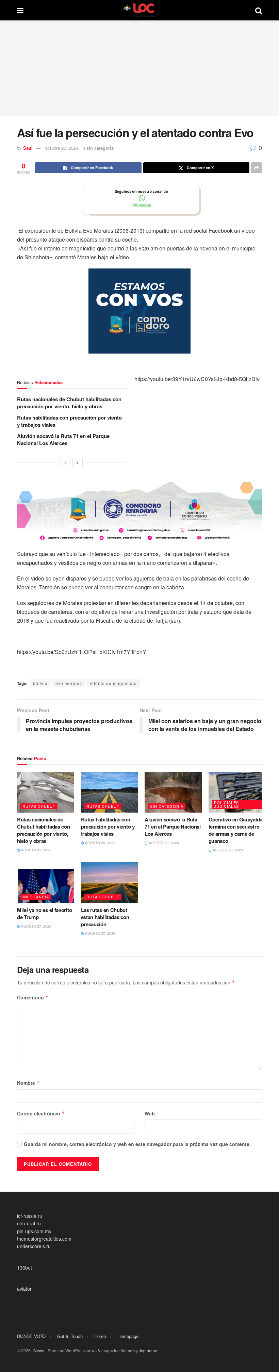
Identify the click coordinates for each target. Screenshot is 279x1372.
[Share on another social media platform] (256, 167)
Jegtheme (148, 1350)
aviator (24, 1288)
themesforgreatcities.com (44, 1238)
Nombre (28, 1082)
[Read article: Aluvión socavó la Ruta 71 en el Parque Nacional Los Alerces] (173, 792)
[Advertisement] (139, 68)
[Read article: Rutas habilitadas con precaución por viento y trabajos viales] (109, 792)
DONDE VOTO (31, 1336)
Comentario (33, 997)
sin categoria (100, 148)
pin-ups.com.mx (34, 1231)
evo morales (68, 683)
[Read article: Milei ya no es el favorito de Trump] (45, 882)
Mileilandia (35, 896)
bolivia (40, 683)
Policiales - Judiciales (228, 804)
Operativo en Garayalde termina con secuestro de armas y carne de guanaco (235, 830)
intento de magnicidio (113, 683)
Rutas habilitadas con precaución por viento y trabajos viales (69, 421)
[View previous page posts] (65, 462)
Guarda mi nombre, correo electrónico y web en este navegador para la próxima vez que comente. (137, 1144)
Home (100, 1336)
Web (150, 1113)
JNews (38, 1350)
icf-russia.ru (29, 1215)
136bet (24, 1267)
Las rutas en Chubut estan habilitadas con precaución (105, 917)
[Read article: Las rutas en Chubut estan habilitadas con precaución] (109, 882)
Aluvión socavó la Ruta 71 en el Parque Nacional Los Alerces (63, 439)
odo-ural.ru (29, 1223)
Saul (28, 148)
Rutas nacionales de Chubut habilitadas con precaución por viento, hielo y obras (69, 402)
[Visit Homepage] (139, 10)
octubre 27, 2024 (61, 148)
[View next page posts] (77, 462)
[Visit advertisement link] (139, 200)
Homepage (127, 1336)
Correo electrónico (41, 1113)
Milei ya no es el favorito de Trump (44, 913)
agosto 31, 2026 (35, 850)
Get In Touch (70, 1336)
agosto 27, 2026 (35, 926)
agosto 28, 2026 (99, 842)
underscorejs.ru (34, 1246)
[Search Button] (258, 10)
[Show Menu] (20, 10)
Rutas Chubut (38, 806)
